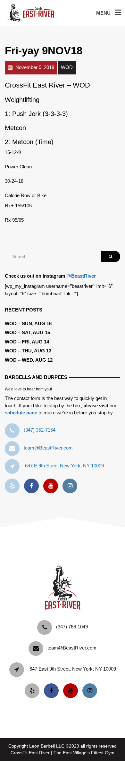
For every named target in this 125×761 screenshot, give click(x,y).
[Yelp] (14, 486)
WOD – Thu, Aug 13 (28, 350)
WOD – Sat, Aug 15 (27, 332)
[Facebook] (33, 486)
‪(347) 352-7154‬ (39, 430)
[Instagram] (71, 486)
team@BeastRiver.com (48, 447)
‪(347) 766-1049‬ (72, 626)
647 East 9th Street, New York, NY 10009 (72, 669)
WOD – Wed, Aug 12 (29, 360)
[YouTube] (52, 486)
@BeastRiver (81, 276)
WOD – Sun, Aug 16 (28, 323)
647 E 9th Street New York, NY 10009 (64, 465)
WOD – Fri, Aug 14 (27, 341)
